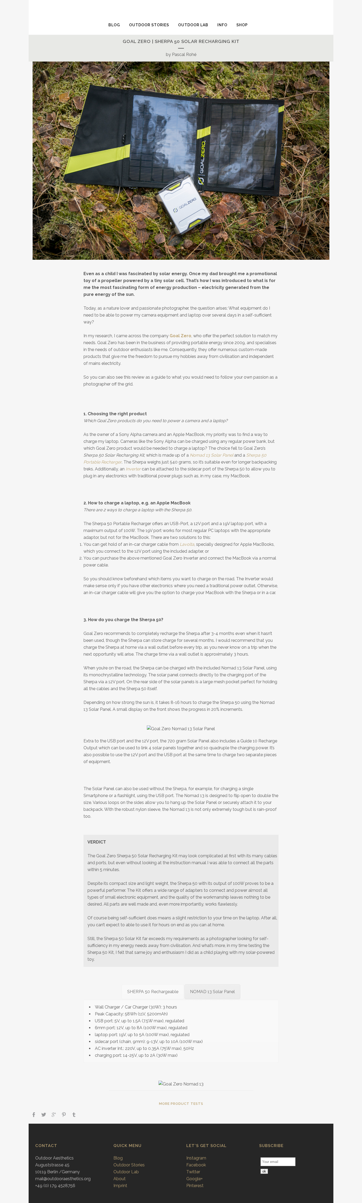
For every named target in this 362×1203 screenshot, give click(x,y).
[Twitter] (44, 1115)
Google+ (194, 1178)
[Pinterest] (64, 1115)
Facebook (196, 1164)
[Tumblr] (74, 1115)
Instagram (196, 1158)
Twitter (193, 1171)
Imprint (120, 1185)
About (119, 1178)
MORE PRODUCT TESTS (181, 1104)
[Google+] (54, 1115)
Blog (118, 1158)
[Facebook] (34, 1115)
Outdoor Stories (129, 1164)
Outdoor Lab (126, 1171)
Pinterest (195, 1185)
